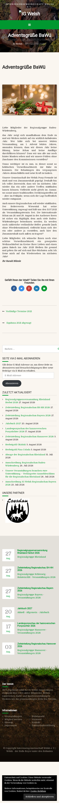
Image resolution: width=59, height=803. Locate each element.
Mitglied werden (13, 719)
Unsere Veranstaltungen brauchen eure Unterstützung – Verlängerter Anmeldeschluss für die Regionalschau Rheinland (30, 473)
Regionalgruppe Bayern (30, 594)
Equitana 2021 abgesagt (19, 323)
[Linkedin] (36, 288)
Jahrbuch (44, 612)
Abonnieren (11, 383)
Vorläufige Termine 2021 (19, 311)
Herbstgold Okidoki (15, 444)
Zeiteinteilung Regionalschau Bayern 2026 (28, 415)
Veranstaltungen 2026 (44, 577)
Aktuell (20, 612)
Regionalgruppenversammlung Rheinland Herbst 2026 (32, 551)
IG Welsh (17, 44)
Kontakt (36, 722)
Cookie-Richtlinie (38, 791)
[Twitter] (21, 288)
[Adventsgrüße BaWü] (29, 100)
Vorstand (36, 719)
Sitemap (9, 722)
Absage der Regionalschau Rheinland (25, 454)
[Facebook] (14, 288)
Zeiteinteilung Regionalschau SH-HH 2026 (27, 407)
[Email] (44, 288)
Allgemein (31, 612)
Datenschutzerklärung (43, 725)
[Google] (29, 288)
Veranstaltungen (13, 716)
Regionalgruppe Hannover (31, 630)
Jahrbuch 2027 (13, 423)
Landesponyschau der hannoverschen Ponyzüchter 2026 (36, 624)
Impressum (11, 725)
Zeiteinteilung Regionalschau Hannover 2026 (29, 436)
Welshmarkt (38, 716)
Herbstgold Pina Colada (17, 449)
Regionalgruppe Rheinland (31, 557)
